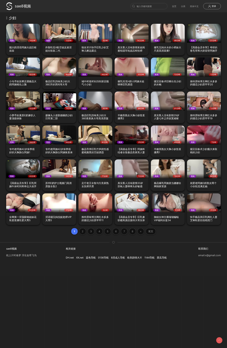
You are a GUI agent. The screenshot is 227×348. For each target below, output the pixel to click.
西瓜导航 (162, 257)
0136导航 (103, 257)
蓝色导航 (91, 257)
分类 (183, 6)
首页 (174, 6)
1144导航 (149, 257)
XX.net (80, 257)
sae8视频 (23, 6)
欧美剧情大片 (134, 257)
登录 (213, 6)
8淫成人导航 (118, 257)
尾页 (150, 231)
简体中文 (194, 6)
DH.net (70, 257)
